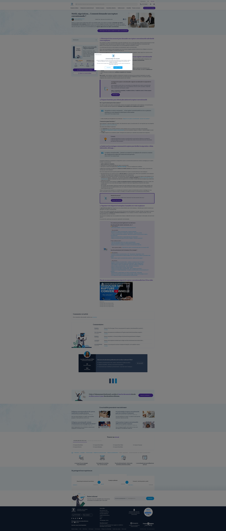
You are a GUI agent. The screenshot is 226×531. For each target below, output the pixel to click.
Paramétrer (109, 67)
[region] (113, 61)
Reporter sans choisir (98, 54)
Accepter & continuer (118, 67)
